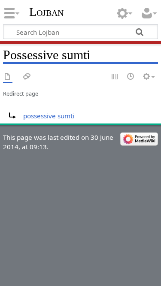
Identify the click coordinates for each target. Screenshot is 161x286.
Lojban (46, 11)
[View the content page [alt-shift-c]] (7, 77)
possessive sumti (48, 115)
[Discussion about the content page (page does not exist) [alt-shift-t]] (27, 77)
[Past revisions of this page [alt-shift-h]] (131, 77)
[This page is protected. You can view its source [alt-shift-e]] (115, 77)
